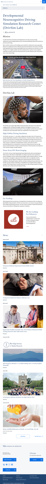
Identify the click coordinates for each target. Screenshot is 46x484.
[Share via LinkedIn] (8, 32)
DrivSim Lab (14, 4)
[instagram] (12, 464)
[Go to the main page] (7, 1)
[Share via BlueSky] (10, 32)
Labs (11, 4)
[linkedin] (4, 464)
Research (7, 4)
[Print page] (14, 32)
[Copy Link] (42, 36)
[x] (9, 464)
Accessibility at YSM (33, 475)
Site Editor (18, 475)
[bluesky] (6, 464)
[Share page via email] (12, 32)
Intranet (4, 475)
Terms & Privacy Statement (34, 477)
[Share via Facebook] (6, 32)
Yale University (5, 479)
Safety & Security (19, 477)
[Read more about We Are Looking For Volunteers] (13, 219)
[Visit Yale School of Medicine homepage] (12, 446)
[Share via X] (4, 32)
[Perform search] (41, 1)
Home (4, 4)
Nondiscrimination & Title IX (7, 477)
